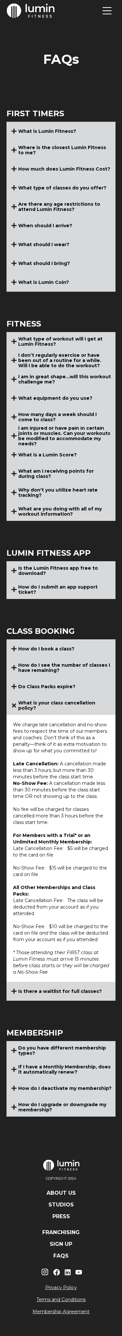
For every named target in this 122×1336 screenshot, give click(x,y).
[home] (31, 11)
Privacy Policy (61, 1287)
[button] (107, 10)
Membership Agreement (61, 1312)
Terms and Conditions (61, 1299)
